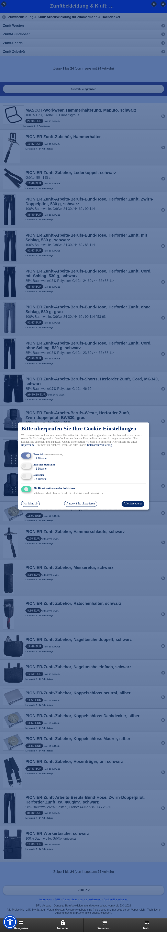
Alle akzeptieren (133, 503)
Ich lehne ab (30, 503)
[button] (10, 922)
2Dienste (39, 458)
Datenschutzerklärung (99, 445)
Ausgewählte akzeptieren (80, 503)
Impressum (27, 445)
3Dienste (39, 478)
